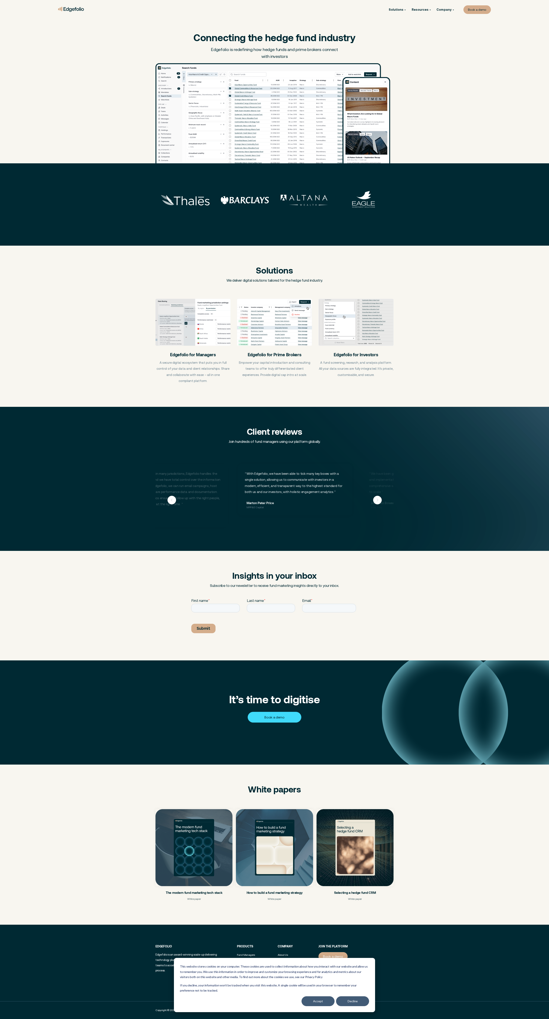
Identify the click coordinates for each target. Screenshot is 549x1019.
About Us (283, 954)
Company (445, 9)
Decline (353, 1001)
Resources (421, 9)
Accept (318, 1001)
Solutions (396, 9)
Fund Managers (246, 954)
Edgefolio (163, 946)
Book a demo (477, 9)
